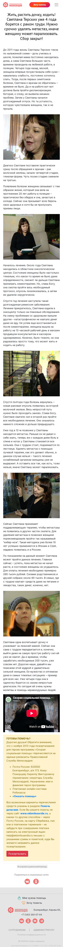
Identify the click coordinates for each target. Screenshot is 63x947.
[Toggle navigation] (56, 5)
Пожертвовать (17, 853)
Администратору (43, 930)
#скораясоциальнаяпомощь (32, 866)
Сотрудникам (17, 930)
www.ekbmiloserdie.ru (34, 813)
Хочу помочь (39, 4)
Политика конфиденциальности (31, 934)
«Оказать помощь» (24, 796)
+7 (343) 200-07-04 (31, 914)
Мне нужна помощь (34, 897)
